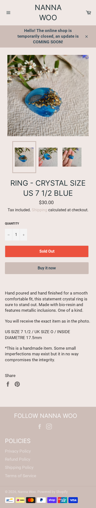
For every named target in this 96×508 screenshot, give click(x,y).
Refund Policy (17, 459)
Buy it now (47, 268)
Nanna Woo (48, 12)
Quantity (12, 223)
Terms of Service (20, 475)
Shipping (39, 210)
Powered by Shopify (52, 492)
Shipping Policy (19, 467)
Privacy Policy (18, 451)
